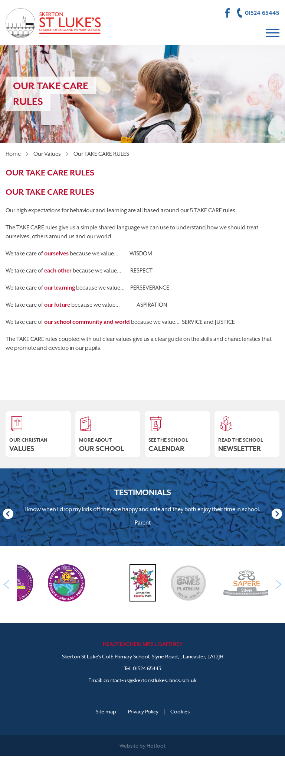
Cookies (180, 712)
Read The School (240, 444)
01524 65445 (147, 668)
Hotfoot (156, 746)
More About (101, 444)
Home (13, 154)
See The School (168, 444)
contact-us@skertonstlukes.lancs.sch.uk (150, 680)
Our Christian (28, 444)
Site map (106, 712)
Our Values (47, 154)
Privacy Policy (143, 712)
